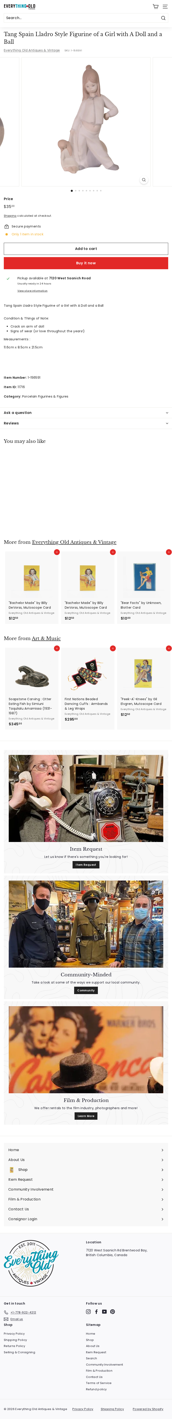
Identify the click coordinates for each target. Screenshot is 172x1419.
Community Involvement (104, 1364)
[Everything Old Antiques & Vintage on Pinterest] (112, 1311)
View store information (32, 291)
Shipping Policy (15, 1340)
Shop (90, 1340)
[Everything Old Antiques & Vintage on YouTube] (104, 1311)
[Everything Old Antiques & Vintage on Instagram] (88, 1311)
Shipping (10, 216)
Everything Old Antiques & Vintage (32, 50)
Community (86, 990)
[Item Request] (86, 798)
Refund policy (96, 1389)
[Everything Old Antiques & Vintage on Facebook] (96, 1311)
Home (90, 1334)
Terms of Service (99, 1383)
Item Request (86, 865)
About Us (93, 1346)
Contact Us (94, 1377)
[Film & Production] (86, 1049)
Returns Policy (14, 1346)
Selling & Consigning (19, 1352)
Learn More (86, 1116)
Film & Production (99, 1371)
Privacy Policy (14, 1334)
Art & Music (46, 638)
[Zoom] (144, 180)
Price (8, 199)
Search (91, 1358)
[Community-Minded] (86, 924)
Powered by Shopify (148, 1409)
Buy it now (86, 263)
